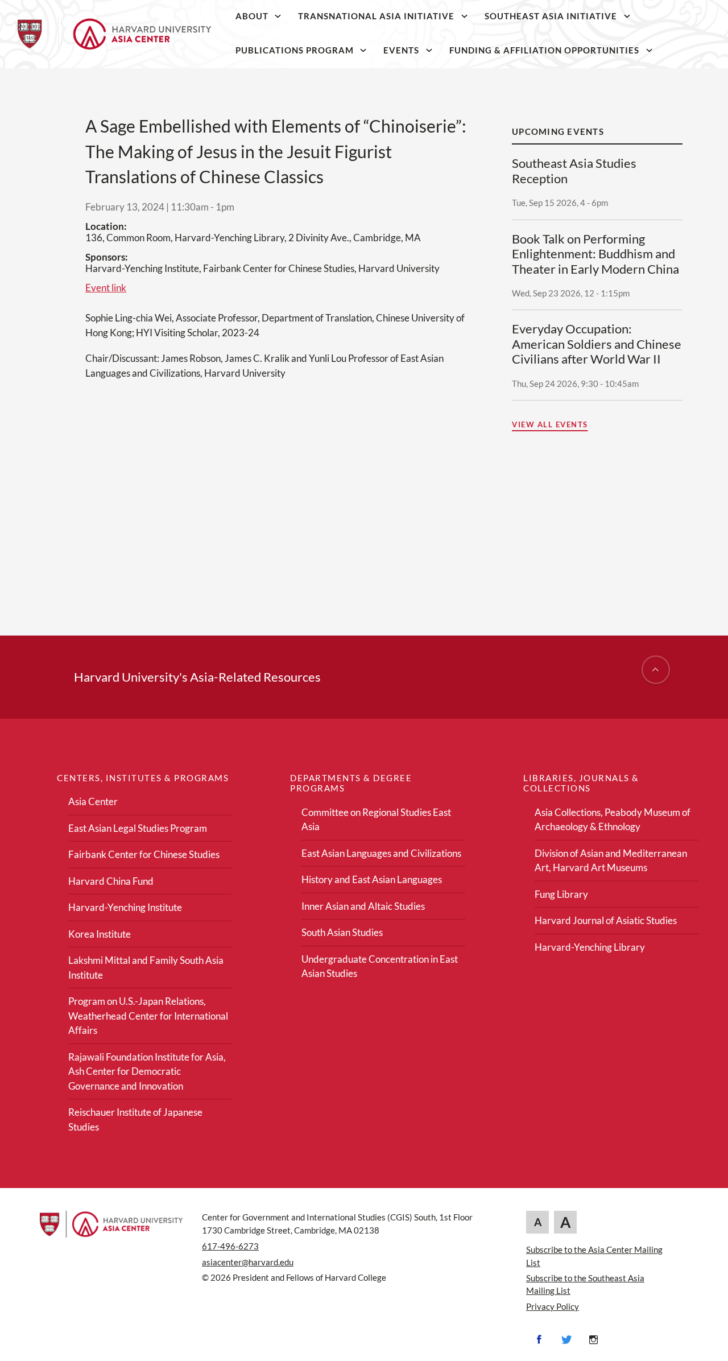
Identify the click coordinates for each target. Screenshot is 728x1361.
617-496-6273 (230, 1246)
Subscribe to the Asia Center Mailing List (594, 1255)
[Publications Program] (363, 50)
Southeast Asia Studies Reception (574, 171)
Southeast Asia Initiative (551, 16)
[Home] (114, 34)
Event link (105, 288)
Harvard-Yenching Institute (125, 907)
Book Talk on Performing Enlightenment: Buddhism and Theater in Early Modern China (595, 254)
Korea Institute (99, 934)
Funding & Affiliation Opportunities (544, 50)
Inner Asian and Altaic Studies (363, 906)
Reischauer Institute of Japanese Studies (135, 1119)
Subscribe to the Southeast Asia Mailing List (585, 1284)
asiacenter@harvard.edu (247, 1262)
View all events (550, 424)
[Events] (429, 50)
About (251, 16)
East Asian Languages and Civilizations (381, 853)
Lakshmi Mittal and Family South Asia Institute (146, 967)
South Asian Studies (342, 932)
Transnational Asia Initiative (376, 16)
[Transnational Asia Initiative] (464, 16)
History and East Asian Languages (371, 879)
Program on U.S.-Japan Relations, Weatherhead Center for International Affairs (148, 1015)
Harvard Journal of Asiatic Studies (606, 920)
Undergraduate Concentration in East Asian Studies (379, 966)
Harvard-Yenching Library (590, 947)
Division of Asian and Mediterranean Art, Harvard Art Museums (611, 860)
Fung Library (561, 894)
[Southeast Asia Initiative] (626, 16)
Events (401, 50)
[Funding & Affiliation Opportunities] (649, 50)
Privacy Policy (552, 1306)
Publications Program (294, 50)
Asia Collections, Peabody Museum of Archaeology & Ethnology (612, 819)
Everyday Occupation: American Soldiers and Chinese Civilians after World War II (596, 343)
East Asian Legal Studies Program (137, 828)
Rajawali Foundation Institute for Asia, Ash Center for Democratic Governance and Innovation (147, 1071)
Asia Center (93, 801)
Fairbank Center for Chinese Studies (144, 854)
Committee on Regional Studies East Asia (376, 819)
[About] (278, 16)
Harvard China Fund (111, 881)
